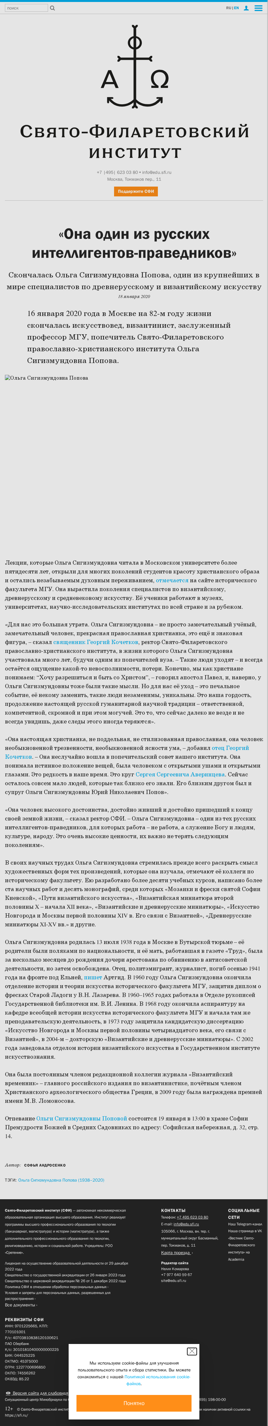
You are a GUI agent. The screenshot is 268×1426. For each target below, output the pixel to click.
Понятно (134, 1403)
